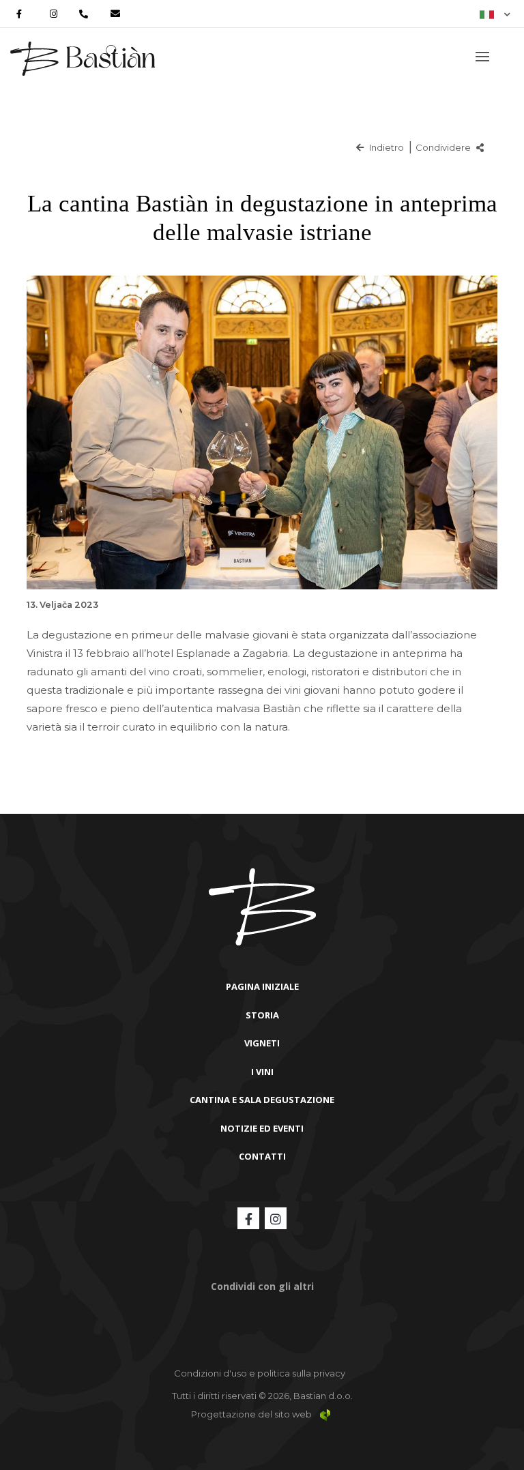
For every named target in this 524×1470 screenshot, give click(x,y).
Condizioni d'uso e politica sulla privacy (259, 1373)
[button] (495, 14)
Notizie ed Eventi (262, 1128)
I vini (262, 1071)
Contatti (262, 1156)
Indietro (385, 147)
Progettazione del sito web (252, 1414)
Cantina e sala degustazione (262, 1099)
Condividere (444, 147)
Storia (262, 1015)
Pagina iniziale (262, 986)
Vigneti (262, 1043)
